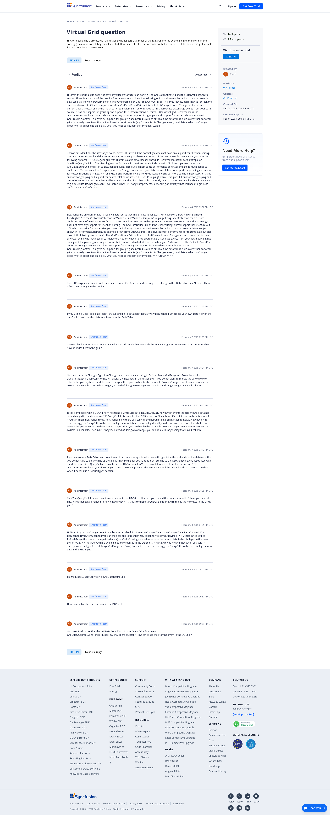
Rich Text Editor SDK (81, 712)
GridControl (230, 98)
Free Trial (114, 686)
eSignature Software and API (86, 763)
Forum (81, 21)
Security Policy (135, 803)
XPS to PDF (115, 721)
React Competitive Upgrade (180, 701)
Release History (217, 771)
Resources (142, 6)
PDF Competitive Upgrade (179, 727)
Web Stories (142, 757)
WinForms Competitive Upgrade (183, 717)
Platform (228, 83)
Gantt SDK (75, 706)
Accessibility (141, 752)
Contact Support (235, 168)
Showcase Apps (217, 755)
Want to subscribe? (237, 50)
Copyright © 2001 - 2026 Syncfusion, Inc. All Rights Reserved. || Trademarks (107, 809)
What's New (215, 760)
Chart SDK (75, 696)
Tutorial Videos (217, 745)
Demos (213, 730)
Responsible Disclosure (157, 803)
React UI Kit (171, 760)
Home (70, 21)
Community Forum (145, 686)
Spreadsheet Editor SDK (83, 742)
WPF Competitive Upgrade (180, 722)
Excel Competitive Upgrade (180, 737)
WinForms (93, 21)
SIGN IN (74, 60)
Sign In (232, 6)
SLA (137, 706)
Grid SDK (75, 691)
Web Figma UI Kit (174, 776)
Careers (213, 706)
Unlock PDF (115, 705)
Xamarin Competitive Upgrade (182, 712)
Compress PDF (117, 716)
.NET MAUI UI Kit (174, 755)
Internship (214, 712)
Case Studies (142, 736)
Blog (211, 696)
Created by (230, 69)
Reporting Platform (80, 758)
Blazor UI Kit (172, 766)
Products (101, 6)
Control (228, 93)
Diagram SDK (77, 717)
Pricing (161, 6)
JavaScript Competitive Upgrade (182, 696)
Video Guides (216, 750)
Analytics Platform (80, 753)
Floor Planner (116, 731)
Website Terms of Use (114, 803)
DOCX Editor (116, 736)
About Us (175, 6)
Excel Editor (115, 741)
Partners (213, 717)
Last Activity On (233, 114)
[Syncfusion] (83, 795)
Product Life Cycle (145, 712)
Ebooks (139, 726)
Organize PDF (117, 726)
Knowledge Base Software (84, 773)
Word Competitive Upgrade (180, 732)
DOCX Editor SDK (79, 737)
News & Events (217, 701)
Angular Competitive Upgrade (181, 691)
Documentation (217, 735)
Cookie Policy (93, 803)
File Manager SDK (80, 722)
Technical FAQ (143, 741)
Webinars (140, 762)
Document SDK (78, 727)
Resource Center (144, 767)
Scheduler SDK (78, 701)
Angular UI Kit (172, 771)
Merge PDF (115, 710)
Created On (230, 104)
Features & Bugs (144, 701)
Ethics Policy (178, 803)
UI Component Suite (81, 686)
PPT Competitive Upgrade (179, 742)
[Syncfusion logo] (79, 5)
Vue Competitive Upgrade (179, 706)
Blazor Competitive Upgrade (181, 686)
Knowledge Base (144, 691)
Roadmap (214, 766)
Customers (215, 691)
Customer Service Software (85, 768)
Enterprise (121, 6)
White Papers (142, 731)
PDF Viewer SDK (79, 732)
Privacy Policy (76, 803)
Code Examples (143, 746)
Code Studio (76, 748)
